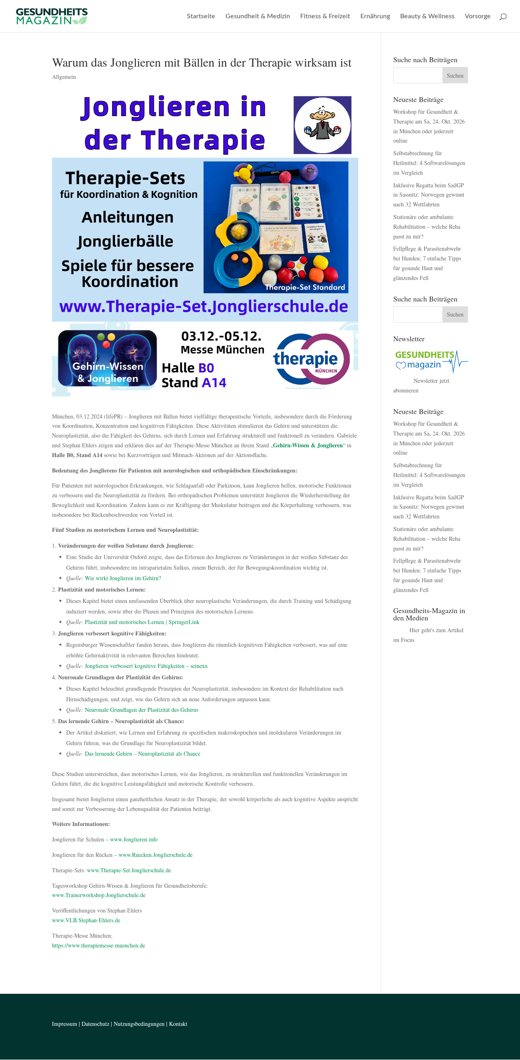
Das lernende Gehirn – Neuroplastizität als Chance (142, 753)
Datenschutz (95, 1023)
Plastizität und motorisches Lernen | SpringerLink (142, 622)
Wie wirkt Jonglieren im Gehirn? (123, 578)
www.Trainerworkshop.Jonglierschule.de (98, 895)
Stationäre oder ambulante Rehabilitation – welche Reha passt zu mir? (426, 226)
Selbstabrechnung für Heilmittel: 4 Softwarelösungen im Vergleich (429, 162)
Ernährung (375, 16)
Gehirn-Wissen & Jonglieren (308, 445)
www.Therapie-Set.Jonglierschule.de (129, 870)
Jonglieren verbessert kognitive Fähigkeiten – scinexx (146, 666)
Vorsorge (478, 16)
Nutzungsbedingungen (139, 1023)
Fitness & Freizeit (325, 16)
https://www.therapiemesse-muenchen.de (98, 945)
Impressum (64, 1023)
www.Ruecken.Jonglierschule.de (156, 854)
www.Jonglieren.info (134, 839)
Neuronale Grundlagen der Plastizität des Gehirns (141, 709)
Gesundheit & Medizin (257, 16)
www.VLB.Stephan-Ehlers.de (86, 920)
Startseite (201, 16)
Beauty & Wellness (427, 16)
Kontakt (178, 1023)
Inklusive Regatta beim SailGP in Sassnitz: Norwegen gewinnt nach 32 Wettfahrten (428, 194)
